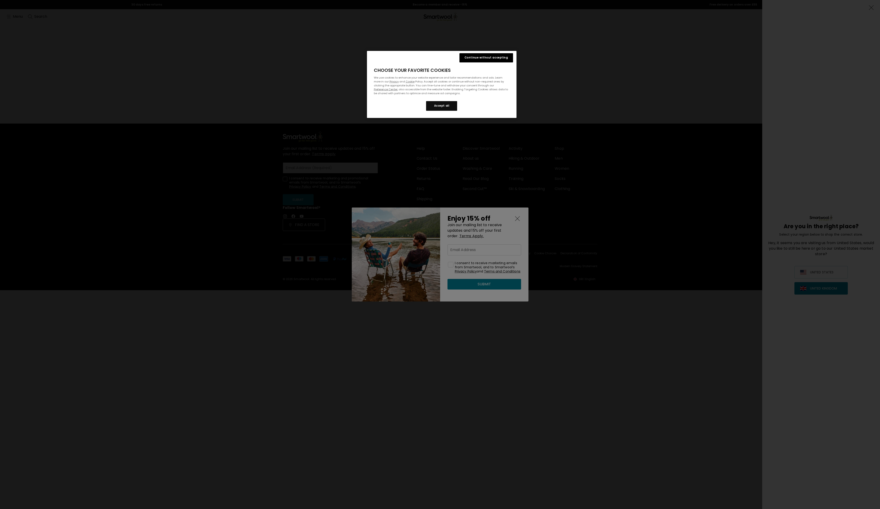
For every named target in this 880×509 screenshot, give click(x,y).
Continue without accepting (486, 57)
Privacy (394, 81)
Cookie (410, 81)
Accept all (441, 106)
